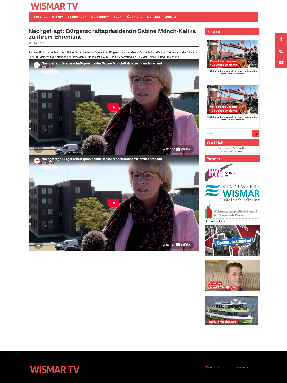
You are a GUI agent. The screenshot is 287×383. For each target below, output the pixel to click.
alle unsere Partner (216, 221)
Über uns (135, 16)
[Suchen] (256, 133)
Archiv (57, 16)
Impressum (241, 367)
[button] (7, 375)
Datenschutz (213, 367)
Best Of (171, 16)
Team (118, 16)
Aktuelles (39, 16)
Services (98, 16)
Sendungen (77, 16)
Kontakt (153, 16)
